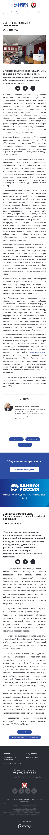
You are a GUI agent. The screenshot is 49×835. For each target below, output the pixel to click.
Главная (6, 12)
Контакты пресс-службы (14, 764)
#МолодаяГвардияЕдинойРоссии (25, 737)
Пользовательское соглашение (24, 808)
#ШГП (25, 445)
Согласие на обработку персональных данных (24, 814)
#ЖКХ (16, 439)
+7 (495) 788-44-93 (24, 772)
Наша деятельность (18, 12)
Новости (32, 12)
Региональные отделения (10, 759)
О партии (8, 754)
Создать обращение (24, 469)
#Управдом (32, 439)
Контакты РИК (32, 758)
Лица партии (31, 754)
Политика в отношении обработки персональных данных (24, 812)
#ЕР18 (24, 732)
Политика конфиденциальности (24, 810)
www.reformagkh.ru (38, 352)
